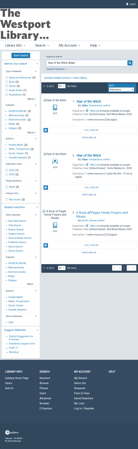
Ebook (12, 86)
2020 (12, 174)
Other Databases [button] (14, 316)
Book (12, 81)
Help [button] (94, 45)
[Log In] (127, 4)
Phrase (44, 388)
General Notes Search (19, 238)
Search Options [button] (55, 69)
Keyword (45, 378)
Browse (44, 383)
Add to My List (89, 137)
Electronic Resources (20, 77)
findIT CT (14, 348)
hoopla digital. (16, 145)
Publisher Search (17, 242)
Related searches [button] (14, 207)
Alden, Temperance (19, 149)
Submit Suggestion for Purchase (21, 338)
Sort (111, 85)
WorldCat (14, 352)
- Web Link (94, 110)
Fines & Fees (82, 393)
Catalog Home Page (17, 378)
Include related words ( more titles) (65, 77)
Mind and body (16, 115)
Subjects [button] (10, 105)
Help (112, 371)
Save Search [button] (20, 55)
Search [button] (40, 45)
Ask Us (9, 388)
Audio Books (16, 90)
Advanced (45, 398)
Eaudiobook (15, 94)
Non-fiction (15, 199)
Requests (79, 388)
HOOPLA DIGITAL (18, 111)
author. (96, 105)
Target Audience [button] (14, 180)
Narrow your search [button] (15, 63)
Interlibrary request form (22, 343)
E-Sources (46, 408)
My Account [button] (68, 45)
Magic (12, 124)
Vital (10, 322)
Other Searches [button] (13, 215)
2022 (12, 170)
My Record (80, 378)
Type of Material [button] (13, 71)
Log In (132, 4)
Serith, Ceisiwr (16, 153)
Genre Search (15, 246)
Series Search (15, 250)
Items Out (80, 383)
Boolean (44, 403)
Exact (43, 393)
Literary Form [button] (12, 193)
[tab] (21, 63)
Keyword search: (54, 56)
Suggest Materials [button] (15, 330)
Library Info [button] (14, 45)
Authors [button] (9, 138)
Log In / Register (84, 408)
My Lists (79, 403)
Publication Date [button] (14, 164)
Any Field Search (17, 221)
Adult (12, 187)
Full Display (91, 130)
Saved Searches (83, 398)
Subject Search (16, 233)
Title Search (14, 225)
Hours (8, 383)
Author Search (16, 229)
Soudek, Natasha (18, 157)
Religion (13, 128)
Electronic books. (18, 119)
